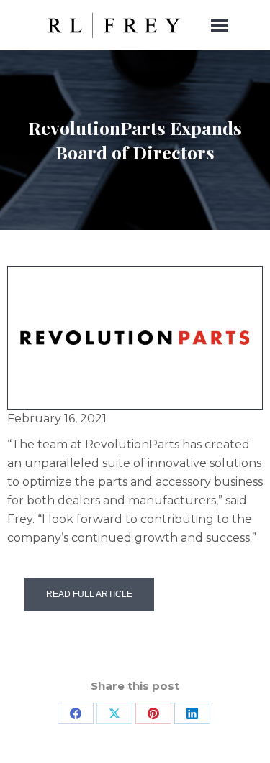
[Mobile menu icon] (219, 25)
